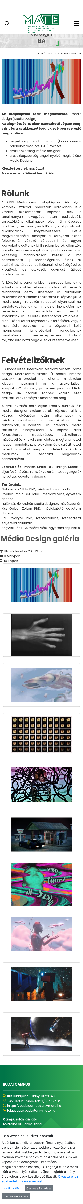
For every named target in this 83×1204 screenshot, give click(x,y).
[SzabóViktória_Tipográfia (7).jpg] (41, 884)
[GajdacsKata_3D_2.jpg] (41, 685)
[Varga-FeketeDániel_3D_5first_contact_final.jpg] (41, 1034)
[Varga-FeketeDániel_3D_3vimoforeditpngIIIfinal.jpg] (41, 984)
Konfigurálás (11, 1188)
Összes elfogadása (39, 1188)
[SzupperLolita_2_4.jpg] (41, 934)
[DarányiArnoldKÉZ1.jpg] (41, 635)
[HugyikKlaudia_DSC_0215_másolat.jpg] (41, 784)
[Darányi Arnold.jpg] (41, 585)
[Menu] (76, 24)
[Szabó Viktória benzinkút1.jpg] (41, 834)
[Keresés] (6, 24)
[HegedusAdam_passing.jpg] (41, 735)
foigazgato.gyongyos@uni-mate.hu (34, 1110)
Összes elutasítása (15, 1196)
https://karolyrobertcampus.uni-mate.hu (40, 1105)
